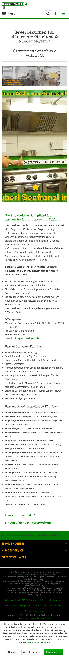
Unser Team (56, 605)
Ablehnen (13, 651)
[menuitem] (8, 13)
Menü (11, 13)
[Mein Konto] (55, 13)
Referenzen (41, 605)
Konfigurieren (53, 651)
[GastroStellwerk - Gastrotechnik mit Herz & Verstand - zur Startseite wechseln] (14, 5)
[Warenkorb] (63, 13)
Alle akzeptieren (32, 651)
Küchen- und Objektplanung (18, 605)
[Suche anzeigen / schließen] (48, 13)
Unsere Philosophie (34, 610)
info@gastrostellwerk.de (26, 338)
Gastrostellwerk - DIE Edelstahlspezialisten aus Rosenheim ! (33, 600)
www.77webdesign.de (40, 617)
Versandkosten (19, 574)
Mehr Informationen (39, 642)
